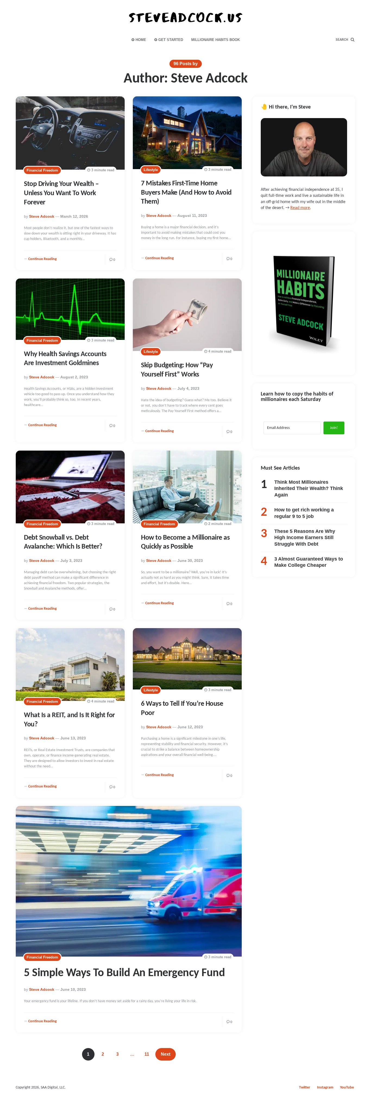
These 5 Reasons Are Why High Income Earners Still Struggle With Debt (304, 538)
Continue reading (42, 259)
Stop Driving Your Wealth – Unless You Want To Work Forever (61, 193)
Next (165, 1054)
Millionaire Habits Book (215, 40)
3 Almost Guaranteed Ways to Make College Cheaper (308, 562)
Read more (300, 208)
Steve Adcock (41, 216)
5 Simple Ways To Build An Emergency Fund (124, 973)
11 (146, 1054)
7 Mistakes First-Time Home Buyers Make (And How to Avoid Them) (186, 193)
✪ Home (138, 40)
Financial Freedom (42, 170)
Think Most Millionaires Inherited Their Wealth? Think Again (308, 488)
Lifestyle (151, 170)
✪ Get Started (168, 40)
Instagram (325, 1088)
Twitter (304, 1088)
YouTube (347, 1088)
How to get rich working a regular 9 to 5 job (304, 513)
